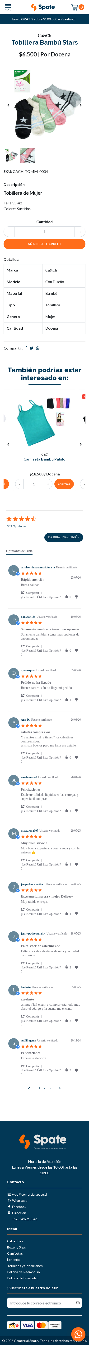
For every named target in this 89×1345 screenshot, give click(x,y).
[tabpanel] (44, 825)
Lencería (13, 1259)
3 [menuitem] (50, 1088)
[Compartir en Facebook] (26, 348)
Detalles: (11, 259)
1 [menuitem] (39, 1088)
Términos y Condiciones (25, 1266)
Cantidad (44, 221)
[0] (74, 7)
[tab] (19, 552)
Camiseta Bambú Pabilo (44, 459)
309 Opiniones (16, 526)
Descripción (14, 184)
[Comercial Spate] (44, 7)
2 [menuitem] (44, 1088)
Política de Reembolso (23, 1272)
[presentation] (8, 105)
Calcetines (15, 1241)
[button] (32, 592)
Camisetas (15, 1253)
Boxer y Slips (16, 1247)
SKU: (8, 171)
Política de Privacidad (22, 1278)
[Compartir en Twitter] (31, 348)
